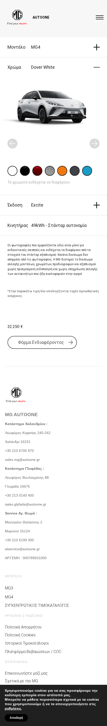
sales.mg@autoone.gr (22, 460)
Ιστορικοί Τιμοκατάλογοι (27, 643)
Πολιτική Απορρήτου (23, 627)
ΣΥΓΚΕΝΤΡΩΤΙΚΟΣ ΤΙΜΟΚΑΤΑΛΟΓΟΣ (37, 605)
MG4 (9, 597)
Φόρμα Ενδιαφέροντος (41, 342)
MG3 (9, 588)
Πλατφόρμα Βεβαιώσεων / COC (33, 651)
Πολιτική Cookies (20, 635)
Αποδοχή (16, 718)
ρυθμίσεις (13, 708)
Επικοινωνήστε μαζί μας (26, 673)
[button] (12, 143)
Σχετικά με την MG (21, 681)
